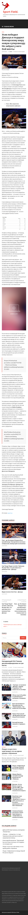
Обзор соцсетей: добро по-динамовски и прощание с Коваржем (19, 696)
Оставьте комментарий (18, 51)
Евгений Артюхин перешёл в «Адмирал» (18, 723)
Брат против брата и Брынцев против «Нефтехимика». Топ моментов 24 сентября (19, 706)
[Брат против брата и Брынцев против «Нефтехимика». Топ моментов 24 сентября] (6, 709)
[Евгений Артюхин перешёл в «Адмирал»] (6, 727)
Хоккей (3, 659)
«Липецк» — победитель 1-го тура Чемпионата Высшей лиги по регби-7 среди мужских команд (13, 836)
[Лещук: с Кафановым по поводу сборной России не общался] (6, 771)
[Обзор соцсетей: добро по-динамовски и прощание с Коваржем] (6, 700)
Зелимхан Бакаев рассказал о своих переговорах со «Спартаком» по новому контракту (17, 814)
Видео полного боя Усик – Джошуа (12, 592)
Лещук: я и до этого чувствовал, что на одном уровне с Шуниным (12, 751)
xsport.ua (10, 513)
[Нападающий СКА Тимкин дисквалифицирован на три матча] (14, 658)
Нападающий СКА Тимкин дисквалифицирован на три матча (13, 663)
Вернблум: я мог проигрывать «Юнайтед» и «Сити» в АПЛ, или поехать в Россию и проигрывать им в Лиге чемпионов (18, 800)
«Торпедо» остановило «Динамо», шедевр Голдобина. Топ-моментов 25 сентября (19, 687)
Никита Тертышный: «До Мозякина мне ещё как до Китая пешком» (19, 715)
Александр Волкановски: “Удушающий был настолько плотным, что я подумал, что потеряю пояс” (13, 842)
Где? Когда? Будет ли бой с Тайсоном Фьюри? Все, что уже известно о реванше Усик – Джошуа (13, 567)
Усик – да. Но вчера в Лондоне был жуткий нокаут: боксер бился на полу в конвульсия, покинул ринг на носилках (13, 541)
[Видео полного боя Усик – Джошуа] (14, 590)
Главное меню (9, 26)
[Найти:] (14, 637)
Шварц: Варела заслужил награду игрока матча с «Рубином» (17, 776)
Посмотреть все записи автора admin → (12, 625)
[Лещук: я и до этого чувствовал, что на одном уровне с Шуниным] (14, 745)
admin (10, 51)
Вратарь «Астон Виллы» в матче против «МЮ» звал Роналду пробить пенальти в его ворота (19, 787)
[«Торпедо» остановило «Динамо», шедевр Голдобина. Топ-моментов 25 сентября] (6, 690)
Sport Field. (10, 12)
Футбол (4, 747)
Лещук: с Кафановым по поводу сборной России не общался (18, 767)
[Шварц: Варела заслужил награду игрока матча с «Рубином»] (6, 779)
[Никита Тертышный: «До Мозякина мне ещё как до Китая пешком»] (6, 719)
